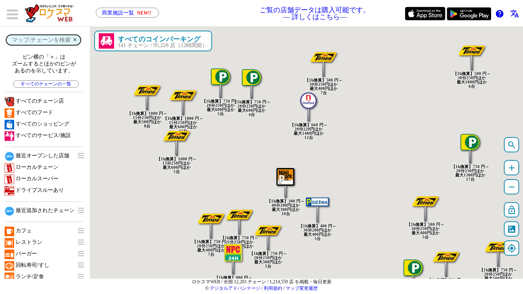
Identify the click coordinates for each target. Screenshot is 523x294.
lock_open (511, 210)
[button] (323, 58)
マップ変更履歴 (302, 288)
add (511, 168)
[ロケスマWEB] (51, 13)
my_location (511, 248)
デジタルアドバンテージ (235, 288)
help (499, 13)
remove (511, 187)
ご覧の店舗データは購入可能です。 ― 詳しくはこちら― (315, 13)
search (511, 145)
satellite (511, 229)
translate (514, 13)
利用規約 (273, 288)
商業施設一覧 (126, 13)
